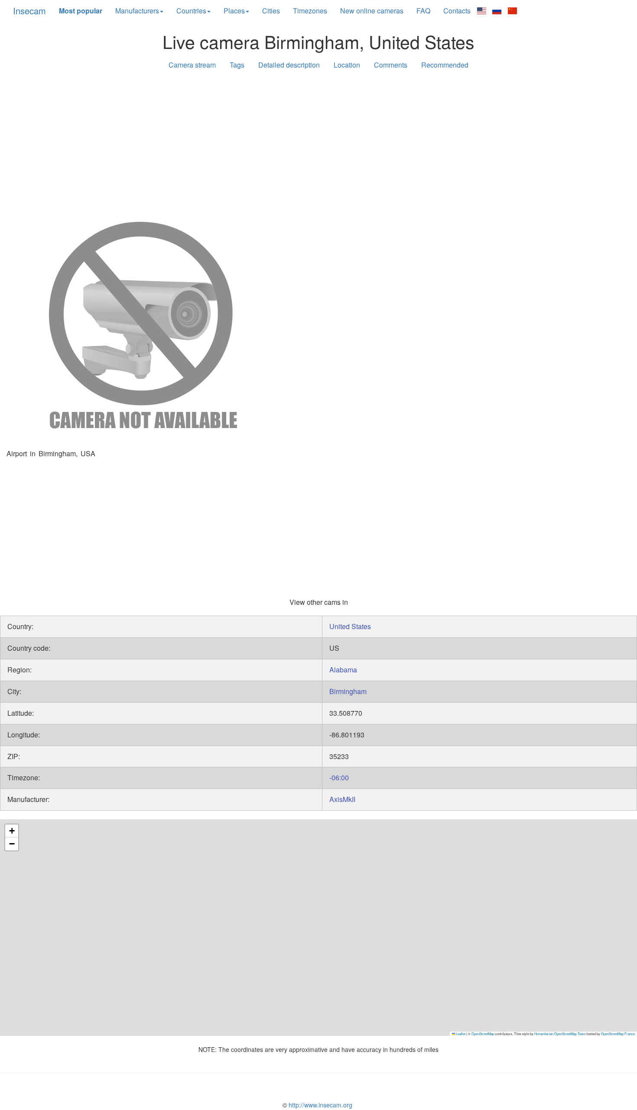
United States (350, 626)
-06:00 (339, 777)
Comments (390, 65)
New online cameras (371, 11)
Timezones (310, 11)
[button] (11, 830)
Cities (271, 11)
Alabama (343, 670)
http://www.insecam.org (319, 1104)
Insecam (29, 10)
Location (347, 65)
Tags (237, 65)
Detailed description (289, 65)
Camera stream (192, 65)
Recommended (444, 65)
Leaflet (460, 1033)
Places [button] (234, 11)
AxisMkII (342, 799)
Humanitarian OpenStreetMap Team (559, 1033)
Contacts (457, 11)
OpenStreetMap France (618, 1033)
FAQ (423, 11)
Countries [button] (191, 11)
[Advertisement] (318, 143)
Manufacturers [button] (137, 11)
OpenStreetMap (482, 1033)
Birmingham (348, 691)
